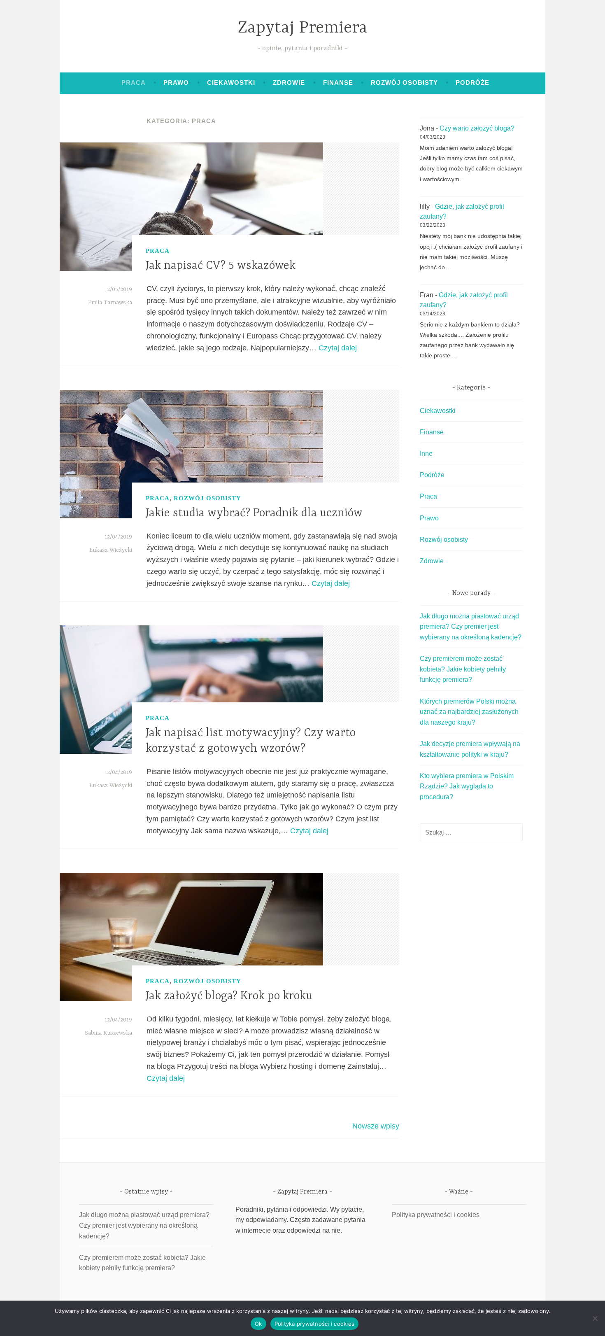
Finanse (338, 82)
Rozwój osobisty (404, 82)
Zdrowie (289, 82)
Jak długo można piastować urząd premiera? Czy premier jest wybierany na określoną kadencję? (470, 627)
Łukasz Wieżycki (110, 550)
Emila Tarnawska (110, 302)
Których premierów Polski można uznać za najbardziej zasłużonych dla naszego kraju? (469, 712)
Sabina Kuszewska (108, 1033)
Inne (426, 453)
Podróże (472, 82)
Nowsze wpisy (375, 1126)
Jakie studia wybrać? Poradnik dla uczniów (254, 513)
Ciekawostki (231, 82)
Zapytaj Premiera (303, 28)
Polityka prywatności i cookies (435, 1214)
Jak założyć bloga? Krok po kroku (229, 996)
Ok (258, 1323)
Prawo (176, 82)
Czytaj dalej (338, 348)
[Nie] (595, 1318)
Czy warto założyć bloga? (477, 128)
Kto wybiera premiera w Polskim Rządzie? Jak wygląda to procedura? (467, 786)
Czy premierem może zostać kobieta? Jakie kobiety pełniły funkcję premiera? (463, 669)
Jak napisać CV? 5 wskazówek (221, 266)
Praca (133, 82)
